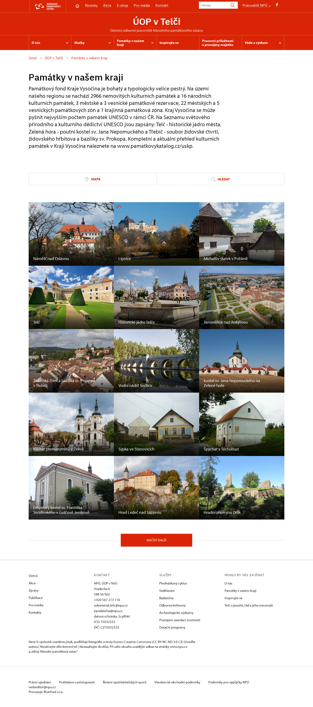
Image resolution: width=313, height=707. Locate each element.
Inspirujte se (233, 598)
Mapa (96, 179)
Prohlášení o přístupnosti (77, 682)
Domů (33, 575)
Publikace (36, 597)
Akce (107, 5)
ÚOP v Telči (156, 21)
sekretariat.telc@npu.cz (110, 605)
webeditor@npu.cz (42, 687)
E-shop (122, 5)
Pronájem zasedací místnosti (179, 620)
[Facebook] (277, 6)
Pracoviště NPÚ (255, 5)
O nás (228, 583)
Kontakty (35, 612)
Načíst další (156, 540)
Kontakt (161, 5)
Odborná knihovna (172, 605)
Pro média (142, 5)
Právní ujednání (40, 682)
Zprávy (33, 590)
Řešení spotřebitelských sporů (125, 682)
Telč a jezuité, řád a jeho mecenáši (249, 605)
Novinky (91, 5)
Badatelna (166, 598)
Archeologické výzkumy (176, 612)
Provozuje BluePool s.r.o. (46, 692)
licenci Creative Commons (132, 642)
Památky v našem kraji (240, 590)
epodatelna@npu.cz (108, 611)
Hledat (223, 179)
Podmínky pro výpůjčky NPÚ (228, 682)
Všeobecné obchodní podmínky (177, 682)
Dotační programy (172, 627)
